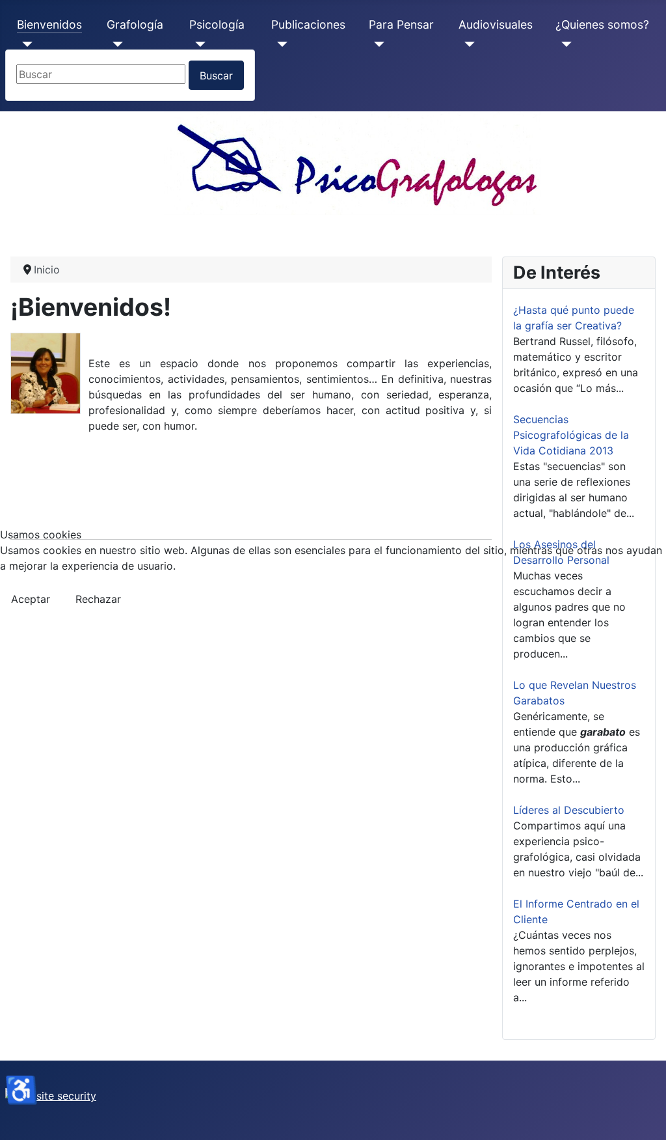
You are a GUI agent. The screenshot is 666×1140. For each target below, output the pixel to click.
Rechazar (98, 598)
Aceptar (30, 598)
